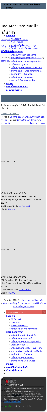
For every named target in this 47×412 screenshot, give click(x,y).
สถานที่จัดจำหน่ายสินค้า (17, 367)
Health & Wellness (19, 325)
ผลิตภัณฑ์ (10, 316)
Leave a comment (38, 123)
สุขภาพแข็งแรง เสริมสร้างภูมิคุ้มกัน (26, 351)
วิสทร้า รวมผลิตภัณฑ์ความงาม (24, 329)
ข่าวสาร (9, 364)
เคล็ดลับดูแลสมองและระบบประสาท (26, 348)
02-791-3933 (25, 206)
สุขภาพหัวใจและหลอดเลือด (23, 361)
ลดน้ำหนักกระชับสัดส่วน (21, 354)
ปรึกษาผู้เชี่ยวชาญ (14, 370)
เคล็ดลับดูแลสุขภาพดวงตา (22, 357)
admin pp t (5, 61)
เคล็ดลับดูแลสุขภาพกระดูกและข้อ (26, 61)
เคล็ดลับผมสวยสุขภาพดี (21, 338)
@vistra (11, 209)
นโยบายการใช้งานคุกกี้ (12, 402)
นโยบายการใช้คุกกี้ (10, 303)
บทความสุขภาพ (5, 40)
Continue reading (10, 114)
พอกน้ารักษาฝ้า (23, 120)
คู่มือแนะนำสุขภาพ (14, 52)
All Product (16, 319)
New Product (17, 42)
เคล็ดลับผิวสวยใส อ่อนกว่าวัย (23, 55)
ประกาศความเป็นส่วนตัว (32, 300)
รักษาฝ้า (34, 120)
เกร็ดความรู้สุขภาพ (19, 345)
